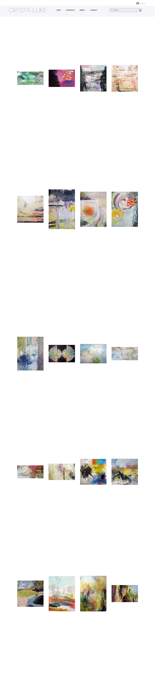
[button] (140, 9)
